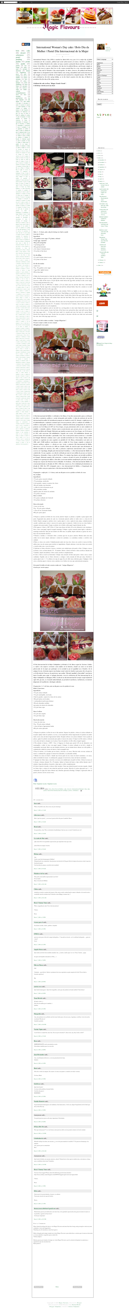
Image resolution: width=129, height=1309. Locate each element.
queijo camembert (24, 401)
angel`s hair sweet (25, 263)
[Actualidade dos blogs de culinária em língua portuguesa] (104, 296)
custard (17, 321)
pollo (25, 67)
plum (23, 147)
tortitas (18, 234)
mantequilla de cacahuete (20, 362)
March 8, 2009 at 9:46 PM (40, 1121)
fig (26, 333)
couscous (17, 312)
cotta (22, 311)
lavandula (22, 355)
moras (22, 374)
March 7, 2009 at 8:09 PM (40, 981)
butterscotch (23, 284)
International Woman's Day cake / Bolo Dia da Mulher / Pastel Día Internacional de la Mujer (62, 49)
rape (29, 408)
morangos (26, 122)
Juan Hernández (39, 1055)
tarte (24, 135)
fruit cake (20, 209)
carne (17, 203)
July (100, 172)
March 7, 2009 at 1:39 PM (40, 917)
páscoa (28, 105)
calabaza (22, 115)
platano (17, 224)
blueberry (18, 151)
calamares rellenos (20, 287)
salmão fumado (19, 413)
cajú (19, 285)
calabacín (18, 200)
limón (27, 159)
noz (29, 132)
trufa (17, 437)
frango (17, 67)
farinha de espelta (19, 330)
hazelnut (27, 347)
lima (23, 173)
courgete (26, 311)
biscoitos (22, 123)
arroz (17, 94)
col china (22, 304)
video (17, 239)
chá (25, 299)
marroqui (18, 217)
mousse (23, 222)
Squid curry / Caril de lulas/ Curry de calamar (104, 185)
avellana (23, 193)
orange (28, 145)
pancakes (25, 178)
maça (27, 176)
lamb (21, 130)
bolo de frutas (25, 151)
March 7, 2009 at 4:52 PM (40, 929)
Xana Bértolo (38, 998)
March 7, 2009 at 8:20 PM (40, 993)
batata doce (20, 195)
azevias (23, 270)
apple (21, 169)
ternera (17, 110)
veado (22, 439)
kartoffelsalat (23, 352)
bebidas (26, 137)
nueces (19, 134)
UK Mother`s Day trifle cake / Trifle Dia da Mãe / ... (103, 205)
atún (27, 191)
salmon (28, 134)
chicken (28, 71)
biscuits (17, 139)
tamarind (27, 428)
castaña (26, 203)
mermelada (20, 125)
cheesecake (27, 295)
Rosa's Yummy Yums (40, 903)
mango (22, 161)
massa (25, 76)
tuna (23, 234)
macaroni (19, 359)
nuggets (17, 377)
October (101, 164)
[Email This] (36, 788)
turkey (28, 135)
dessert (22, 53)
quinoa (17, 408)
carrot (29, 152)
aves (25, 65)
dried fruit (27, 323)
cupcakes (21, 100)
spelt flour (23, 423)
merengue (18, 220)
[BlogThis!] (38, 788)
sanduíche (18, 416)
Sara (35, 803)
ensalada (18, 96)
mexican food (22, 369)
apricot (22, 266)
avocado (17, 270)
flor (28, 335)
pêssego (26, 399)
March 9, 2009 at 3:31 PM (40, 1203)
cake (28, 50)
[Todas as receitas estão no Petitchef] (102, 305)
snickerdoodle (25, 422)
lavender (27, 355)
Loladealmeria (38, 1138)
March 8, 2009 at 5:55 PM (40, 1096)
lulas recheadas (22, 357)
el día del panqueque (26, 324)
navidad (25, 69)
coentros (27, 302)
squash (27, 423)
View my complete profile (108, 49)
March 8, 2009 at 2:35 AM (40, 1036)
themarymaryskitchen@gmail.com (45, 1208)
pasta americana (25, 180)
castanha (22, 203)
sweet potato (27, 232)
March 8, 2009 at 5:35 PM (40, 1079)
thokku (17, 435)
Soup (17, 86)
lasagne (21, 353)
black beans (26, 277)
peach (26, 387)
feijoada (25, 330)
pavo (19, 127)
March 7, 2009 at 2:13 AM (40, 810)
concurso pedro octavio (25, 307)
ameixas (20, 137)
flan (25, 335)
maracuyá (18, 364)
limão (22, 159)
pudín (23, 63)
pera (17, 163)
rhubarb (26, 163)
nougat (27, 376)
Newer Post (38, 1287)
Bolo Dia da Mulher (20, 241)
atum (24, 191)
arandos (27, 266)
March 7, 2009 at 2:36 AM (40, 822)
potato (21, 394)
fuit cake (27, 338)
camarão (23, 200)
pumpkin (24, 127)
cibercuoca (37, 815)
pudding (19, 59)
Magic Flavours (64, 1303)
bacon (29, 193)
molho (17, 372)
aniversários (18, 191)
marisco (25, 88)
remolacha (18, 226)
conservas (18, 120)
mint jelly (19, 370)
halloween (25, 111)
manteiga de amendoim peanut (22, 360)
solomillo (17, 423)
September (101, 167)
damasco (22, 321)
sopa (17, 88)
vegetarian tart (27, 439)
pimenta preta (27, 391)
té (24, 437)
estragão (22, 328)
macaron (28, 357)
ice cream (25, 144)
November (101, 162)
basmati (28, 273)
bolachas (23, 117)
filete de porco (20, 335)
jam (18, 117)
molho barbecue (24, 372)
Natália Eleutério (39, 1101)
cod (22, 156)
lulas (27, 173)
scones (22, 416)
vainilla (17, 439)
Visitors (98, 117)
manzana (17, 174)
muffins (18, 77)
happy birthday (19, 214)
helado (22, 157)
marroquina (25, 217)
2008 (99, 265)
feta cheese (28, 331)
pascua (22, 105)
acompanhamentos (21, 93)
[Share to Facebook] (41, 788)
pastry (18, 386)
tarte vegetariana (25, 432)
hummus (17, 350)
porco (17, 74)
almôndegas (24, 261)
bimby (17, 277)
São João (22, 256)
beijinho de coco (25, 275)
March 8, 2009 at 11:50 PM (40, 1133)
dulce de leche (18, 324)
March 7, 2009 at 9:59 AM (40, 868)
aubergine (18, 193)
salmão (19, 135)
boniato (27, 280)
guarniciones (19, 98)
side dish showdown (22, 229)
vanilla (27, 234)
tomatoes (27, 435)
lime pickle (25, 215)
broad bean (28, 282)
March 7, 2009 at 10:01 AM (40, 884)
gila (29, 341)
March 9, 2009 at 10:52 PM (40, 1219)
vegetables (18, 236)
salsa (25, 413)
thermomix (26, 434)
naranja (23, 145)
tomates (21, 435)
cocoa (18, 302)
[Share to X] (40, 788)
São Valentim (25, 110)
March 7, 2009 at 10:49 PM (40, 1024)
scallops (28, 227)
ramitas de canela (23, 408)
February (101, 260)
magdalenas (23, 72)
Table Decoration (26, 188)
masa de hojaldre (25, 174)
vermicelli (26, 238)
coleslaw (27, 304)
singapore (17, 420)
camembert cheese (19, 289)
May (100, 176)
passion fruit (24, 382)
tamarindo (18, 430)
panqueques (18, 382)
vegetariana (18, 238)
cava (24, 294)
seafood (18, 91)
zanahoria (19, 166)
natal (17, 69)
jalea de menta (26, 350)
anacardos (19, 263)
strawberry (26, 231)
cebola (27, 294)
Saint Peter (21, 253)
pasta (17, 81)
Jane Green (18, 246)
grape (20, 345)
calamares (24, 152)
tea (21, 434)
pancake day (27, 379)
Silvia (35, 1191)
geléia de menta (24, 341)
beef (27, 113)
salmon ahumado (25, 411)
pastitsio (28, 384)
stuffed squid (23, 427)
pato (24, 134)
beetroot (17, 197)
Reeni (35, 827)
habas (25, 210)
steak (17, 425)
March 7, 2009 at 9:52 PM (40, 1009)
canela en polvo (24, 202)
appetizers (20, 128)
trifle (21, 185)
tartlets (17, 434)
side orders (27, 101)
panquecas (18, 180)
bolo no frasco (25, 278)
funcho (17, 340)
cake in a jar (24, 285)
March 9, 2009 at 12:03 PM (40, 1164)
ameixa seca (38, 986)
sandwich (22, 227)
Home (57, 1287)
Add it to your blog (107, 274)
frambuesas (24, 336)
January (101, 262)
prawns (21, 163)
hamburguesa (18, 212)
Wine (24, 258)
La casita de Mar (39, 838)
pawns (22, 387)
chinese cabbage (19, 297)
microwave (27, 125)
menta (28, 367)
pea (27, 222)
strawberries (26, 425)
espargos (26, 326)
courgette (19, 207)
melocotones (23, 367)
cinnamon (19, 301)
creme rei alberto (22, 318)
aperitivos (18, 266)
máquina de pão (23, 132)
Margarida (37, 1014)
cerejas (26, 154)
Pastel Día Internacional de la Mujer (58, 790)
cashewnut (23, 292)
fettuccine (19, 333)
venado (23, 440)
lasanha (26, 353)
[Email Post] (81, 790)
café (28, 284)
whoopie (17, 442)
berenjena (28, 197)
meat (26, 219)
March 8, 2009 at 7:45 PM (40, 1110)
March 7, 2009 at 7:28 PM (40, 960)
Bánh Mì (26, 243)
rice (29, 98)
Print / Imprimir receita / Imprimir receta (45, 784)
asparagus (23, 268)
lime (19, 215)
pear (27, 161)
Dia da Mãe (26, 166)
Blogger (79, 1303)
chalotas (21, 295)
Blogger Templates (55, 1306)
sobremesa (20, 55)
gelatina (28, 340)
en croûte (20, 326)
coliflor (17, 306)
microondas (18, 122)
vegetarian (26, 236)
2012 (99, 150)
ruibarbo (17, 164)
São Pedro (27, 256)
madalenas (18, 84)
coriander (17, 311)
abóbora (17, 111)
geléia (18, 341)
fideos (23, 333)
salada (25, 89)
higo (17, 348)
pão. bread (23, 224)
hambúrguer (25, 212)
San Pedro (23, 255)
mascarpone (18, 219)
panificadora (19, 381)
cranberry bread (22, 314)
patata (22, 386)
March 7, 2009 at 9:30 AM (40, 849)
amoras (28, 261)
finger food (25, 142)
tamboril (22, 430)
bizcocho (21, 277)
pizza (25, 181)
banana (26, 149)
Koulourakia (18, 248)
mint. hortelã (26, 370)
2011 (99, 153)
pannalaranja (26, 381)
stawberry (23, 164)
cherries (17, 156)
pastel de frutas (19, 181)
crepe (28, 318)
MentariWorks (76, 1304)
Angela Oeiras (38, 949)
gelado (17, 144)
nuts (21, 377)
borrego (17, 282)
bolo (17, 50)
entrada (18, 76)
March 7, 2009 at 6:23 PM (40, 944)
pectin (21, 389)
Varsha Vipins (38, 1029)
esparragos (18, 328)
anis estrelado (18, 265)
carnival (17, 292)
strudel (17, 427)
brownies (18, 152)
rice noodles (25, 226)
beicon (22, 197)
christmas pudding (19, 299)
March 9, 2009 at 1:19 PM (40, 1186)
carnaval (26, 290)
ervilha (24, 207)
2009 (99, 158)
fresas (26, 120)
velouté (18, 440)
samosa (27, 415)
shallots (22, 418)
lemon (17, 159)
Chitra (36, 889)
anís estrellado (26, 265)
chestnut (17, 205)
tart (29, 127)
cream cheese (22, 316)
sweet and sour (19, 232)
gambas (17, 157)
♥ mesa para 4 (38, 922)
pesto (18, 391)
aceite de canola (19, 260)
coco (29, 301)
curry (29, 140)
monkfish (17, 374)
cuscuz (23, 319)
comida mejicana (23, 306)
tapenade (27, 430)
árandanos (26, 239)
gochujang (24, 343)
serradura (17, 418)
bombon (17, 280)
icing (21, 350)
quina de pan (26, 406)
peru (29, 389)
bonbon (22, 280)
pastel (18, 57)
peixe (25, 81)
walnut (28, 164)
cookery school (20, 309)
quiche (20, 406)
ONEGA (36, 934)
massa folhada (19, 176)
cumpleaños (18, 319)
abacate (27, 258)
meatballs (24, 365)
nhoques (22, 376)
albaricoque (18, 261)
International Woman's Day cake (22, 244)
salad (17, 89)
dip (21, 323)
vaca (22, 113)
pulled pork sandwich (26, 398)
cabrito (26, 128)
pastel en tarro (22, 384)
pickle (22, 391)
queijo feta (24, 403)
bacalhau (20, 149)
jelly (29, 214)
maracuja (28, 362)
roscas (28, 410)
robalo (24, 410)
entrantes (18, 79)
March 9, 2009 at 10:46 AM (40, 1151)
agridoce (19, 190)
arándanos (18, 268)
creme (17, 318)
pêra (28, 224)
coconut (22, 302)
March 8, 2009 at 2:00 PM (40, 1049)
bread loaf (22, 282)
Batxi (35, 1068)
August (101, 169)
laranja (27, 157)
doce (25, 94)
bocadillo (17, 278)
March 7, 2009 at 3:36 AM (40, 833)
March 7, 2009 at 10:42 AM (40, 897)
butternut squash (26, 139)
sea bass (27, 416)
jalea (25, 214)
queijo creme (18, 403)
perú (19, 147)
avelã (28, 268)
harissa (22, 347)
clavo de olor (24, 301)
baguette (17, 273)
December (101, 160)
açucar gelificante (25, 272)
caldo (27, 287)
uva (27, 437)
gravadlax (24, 345)
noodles (17, 178)
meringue (25, 220)
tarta (26, 84)
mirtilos (17, 145)
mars (23, 364)
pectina (25, 389)
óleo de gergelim (24, 444)
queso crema (24, 405)
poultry (18, 65)
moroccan (18, 222)
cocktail (28, 205)
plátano (25, 393)
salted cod (22, 415)
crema (27, 316)
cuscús (27, 319)
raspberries (19, 410)
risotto (22, 183)
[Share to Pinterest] (43, 788)
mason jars (19, 365)
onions (25, 377)
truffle (21, 437)
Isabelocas (37, 1084)
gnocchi (18, 343)
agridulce (26, 190)
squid (17, 185)
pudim (18, 61)
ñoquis (23, 442)
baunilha (26, 195)
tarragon (17, 432)
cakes (29, 285)
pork (25, 74)
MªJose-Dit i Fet (39, 1127)
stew (29, 229)
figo (29, 333)
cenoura (19, 154)
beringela (20, 198)
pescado (25, 86)
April (100, 179)
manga (17, 161)
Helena (36, 854)
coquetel (27, 309)
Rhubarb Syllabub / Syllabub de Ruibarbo (103, 218)
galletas (25, 108)
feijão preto (22, 331)
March (101, 181)
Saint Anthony (23, 251)
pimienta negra (20, 393)
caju (16, 285)
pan (16, 113)
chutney (28, 123)
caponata (21, 290)
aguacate (26, 260)
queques (18, 83)
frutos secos (22, 338)
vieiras (21, 239)
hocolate (26, 348)
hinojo (21, 348)
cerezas (26, 169)
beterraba (26, 198)
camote (25, 289)
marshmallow (27, 364)
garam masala (22, 340)
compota (26, 156)
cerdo (25, 83)
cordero (17, 171)
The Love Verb (18, 258)
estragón (27, 328)
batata (18, 275)
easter (17, 105)
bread (17, 115)
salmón (26, 183)
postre (28, 61)
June (100, 174)
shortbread (27, 418)
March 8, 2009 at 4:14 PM (40, 1063)
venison (27, 440)
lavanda (17, 355)
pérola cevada (20, 399)
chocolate (26, 103)
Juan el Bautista (25, 246)
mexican (17, 369)
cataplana (28, 292)
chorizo (26, 297)
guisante (17, 210)
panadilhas (22, 379)
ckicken (25, 118)
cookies (28, 115)
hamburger (18, 173)
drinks (19, 142)
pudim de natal (23, 396)
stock (21, 425)
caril (19, 140)
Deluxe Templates (74, 1306)
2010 (99, 155)
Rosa (35, 1041)
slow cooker (23, 420)
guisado (26, 209)
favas (29, 207)
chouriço (23, 205)
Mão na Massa (38, 965)
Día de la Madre (20, 168)
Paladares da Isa (39, 873)
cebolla (17, 295)
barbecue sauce (23, 273)
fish (26, 79)
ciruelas (23, 140)
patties (26, 386)
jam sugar (17, 352)
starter (25, 77)
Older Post (77, 1287)
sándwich (21, 428)
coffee (17, 304)
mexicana (28, 369)
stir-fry (19, 231)
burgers (18, 284)
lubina (17, 357)
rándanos (17, 411)
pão (16, 123)
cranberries (25, 171)
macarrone (26, 359)
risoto (17, 227)
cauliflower (19, 294)
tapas (20, 103)
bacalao (28, 147)
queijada (17, 401)
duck (17, 130)
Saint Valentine (21, 106)
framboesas (18, 336)
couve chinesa (23, 312)
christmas (18, 71)
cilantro (28, 299)
